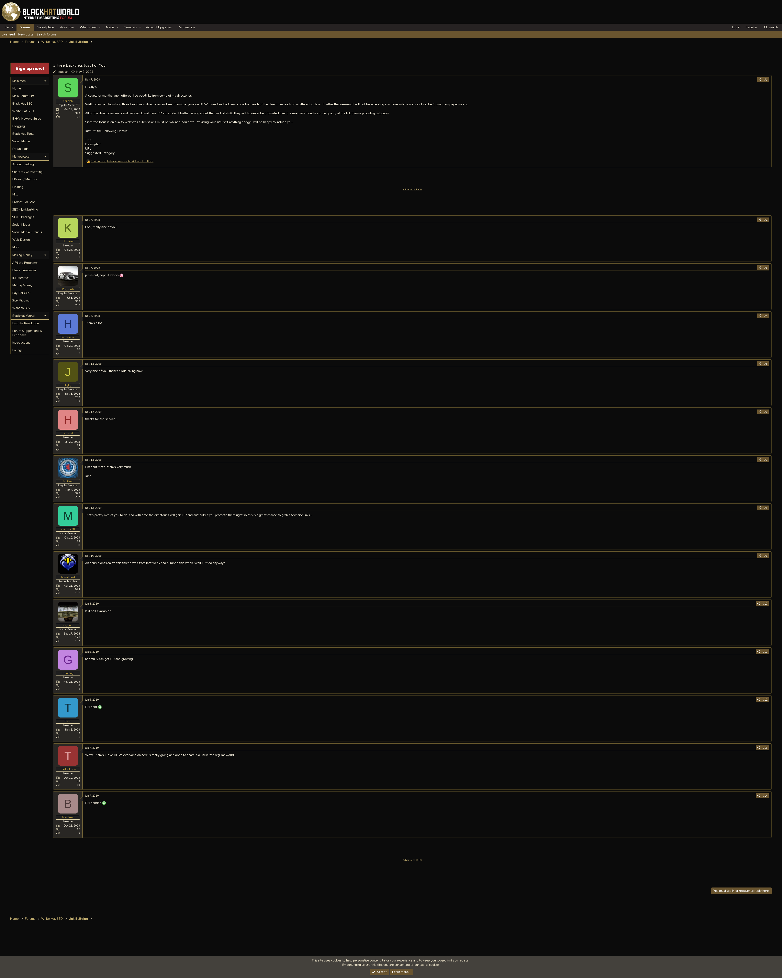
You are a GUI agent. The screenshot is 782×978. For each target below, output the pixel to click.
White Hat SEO (23, 111)
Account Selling (23, 164)
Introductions (21, 343)
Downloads (20, 149)
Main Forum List (23, 96)
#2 (766, 220)
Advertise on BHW (412, 189)
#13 (765, 748)
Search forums (46, 34)
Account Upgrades (159, 27)
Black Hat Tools (23, 134)
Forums (25, 27)
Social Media (21, 141)
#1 (766, 80)
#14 (765, 796)
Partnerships (186, 27)
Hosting (17, 187)
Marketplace (45, 27)
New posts (25, 34)
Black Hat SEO (22, 104)
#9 (766, 556)
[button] (100, 27)
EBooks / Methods (25, 179)
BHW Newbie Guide (26, 119)
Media (110, 27)
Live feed (8, 34)
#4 (766, 316)
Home (9, 27)
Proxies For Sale (23, 202)
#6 (766, 412)
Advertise (67, 27)
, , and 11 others (122, 161)
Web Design (21, 240)
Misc (15, 194)
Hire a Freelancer (24, 270)
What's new (88, 27)
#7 (766, 460)
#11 (765, 652)
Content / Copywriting (27, 172)
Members (130, 27)
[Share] (760, 79)
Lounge (17, 350)
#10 (765, 604)
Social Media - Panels (27, 232)
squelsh (63, 72)
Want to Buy (21, 308)
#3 (766, 268)
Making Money (22, 285)
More (16, 247)
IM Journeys (20, 278)
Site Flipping (21, 300)
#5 (766, 364)
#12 (765, 700)
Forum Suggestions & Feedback (27, 333)
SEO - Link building (25, 210)
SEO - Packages (23, 217)
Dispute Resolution (25, 323)
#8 (766, 508)
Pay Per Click (21, 293)
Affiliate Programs (24, 263)
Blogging (18, 126)
